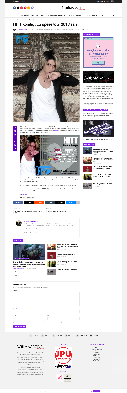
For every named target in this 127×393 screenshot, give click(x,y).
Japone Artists (97, 359)
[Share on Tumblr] (15, 138)
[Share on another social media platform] (15, 149)
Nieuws (18, 19)
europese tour (30, 197)
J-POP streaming (97, 355)
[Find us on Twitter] (18, 7)
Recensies (79, 15)
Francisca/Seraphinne (23, 29)
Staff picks (34, 15)
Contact (101, 15)
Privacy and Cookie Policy (86, 391)
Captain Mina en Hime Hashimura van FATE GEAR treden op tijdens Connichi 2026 (67, 246)
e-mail (102, 104)
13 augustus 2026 (62, 256)
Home (14, 19)
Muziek (42, 15)
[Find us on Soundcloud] (28, 7)
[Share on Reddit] (15, 135)
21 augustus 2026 (30, 268)
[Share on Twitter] (15, 131)
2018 (24, 197)
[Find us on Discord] (32, 7)
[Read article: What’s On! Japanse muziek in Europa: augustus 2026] (51, 272)
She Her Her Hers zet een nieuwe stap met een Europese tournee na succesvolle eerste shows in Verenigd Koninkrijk (29, 264)
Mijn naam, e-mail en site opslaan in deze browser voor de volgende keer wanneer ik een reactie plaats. (40, 322)
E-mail (15, 315)
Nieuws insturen (16, 1)
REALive (25, 194)
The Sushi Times (97, 360)
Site (48, 315)
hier (111, 98)
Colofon (94, 15)
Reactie (15, 290)
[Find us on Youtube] (25, 7)
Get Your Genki (97, 351)
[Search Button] (113, 15)
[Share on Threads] (15, 142)
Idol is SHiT (97, 352)
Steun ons (23, 1)
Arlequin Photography (97, 349)
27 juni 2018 (32, 29)
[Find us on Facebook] (14, 7)
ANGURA (97, 347)
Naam (15, 308)
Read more (18, 275)
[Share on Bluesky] (15, 145)
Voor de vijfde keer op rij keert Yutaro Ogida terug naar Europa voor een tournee (102, 176)
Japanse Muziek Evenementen (42, 19)
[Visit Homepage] (73, 7)
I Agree (96, 391)
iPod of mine (97, 354)
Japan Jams (97, 357)
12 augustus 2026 (62, 264)
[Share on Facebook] (15, 127)
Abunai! (56, 130)
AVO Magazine (25, 15)
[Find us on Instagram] (21, 7)
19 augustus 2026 (62, 249)
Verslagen (87, 15)
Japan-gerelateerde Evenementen (55, 15)
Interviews (70, 15)
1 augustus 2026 (61, 272)
